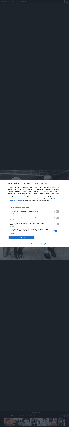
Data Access (34, 244)
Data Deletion (24, 244)
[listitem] (34, 208)
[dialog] (34, 213)
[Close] (65, 183)
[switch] (56, 211)
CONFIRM (21, 237)
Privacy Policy (45, 244)
